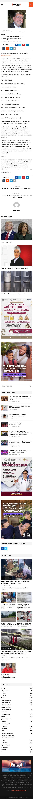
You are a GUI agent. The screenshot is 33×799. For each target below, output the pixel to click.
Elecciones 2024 (6, 705)
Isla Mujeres (5, 731)
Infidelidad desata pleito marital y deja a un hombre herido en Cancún (20, 451)
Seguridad (3, 745)
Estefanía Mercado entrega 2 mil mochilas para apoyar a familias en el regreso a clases (20, 442)
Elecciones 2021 (6, 700)
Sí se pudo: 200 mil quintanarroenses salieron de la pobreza (19, 423)
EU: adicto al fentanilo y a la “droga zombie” (13, 294)
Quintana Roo (4, 719)
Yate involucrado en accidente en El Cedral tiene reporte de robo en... (8, 625)
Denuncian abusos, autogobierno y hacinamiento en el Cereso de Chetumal (8, 676)
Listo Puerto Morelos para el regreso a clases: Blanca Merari (19, 406)
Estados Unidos (6, 709)
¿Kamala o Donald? (6, 242)
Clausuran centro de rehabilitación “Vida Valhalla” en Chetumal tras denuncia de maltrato (20, 398)
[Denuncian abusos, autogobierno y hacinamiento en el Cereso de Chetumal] (8, 668)
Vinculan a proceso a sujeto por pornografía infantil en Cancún (17, 415)
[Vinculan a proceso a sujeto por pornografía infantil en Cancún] (4, 416)
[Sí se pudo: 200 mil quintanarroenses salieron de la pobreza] (4, 424)
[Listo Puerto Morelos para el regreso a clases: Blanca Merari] (4, 408)
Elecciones (3, 698)
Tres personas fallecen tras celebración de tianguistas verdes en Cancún (16, 652)
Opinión (2, 34)
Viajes (4, 693)
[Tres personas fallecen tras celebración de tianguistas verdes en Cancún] (16, 639)
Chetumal (4, 726)
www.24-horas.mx (5, 55)
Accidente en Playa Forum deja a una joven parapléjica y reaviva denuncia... (24, 625)
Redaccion (5, 41)
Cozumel (4, 728)
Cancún (4, 724)
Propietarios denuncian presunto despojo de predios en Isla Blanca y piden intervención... (23, 606)
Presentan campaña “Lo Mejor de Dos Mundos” (16, 188)
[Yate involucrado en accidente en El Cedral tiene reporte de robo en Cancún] (8, 616)
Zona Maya (5, 742)
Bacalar (4, 721)
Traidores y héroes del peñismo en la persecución (15, 268)
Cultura (3, 688)
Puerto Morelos (6, 738)
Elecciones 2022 (6, 702)
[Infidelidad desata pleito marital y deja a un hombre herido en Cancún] (4, 452)
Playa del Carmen (7, 735)
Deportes (3, 695)
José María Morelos (7, 733)
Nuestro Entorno (5, 714)
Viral (2, 752)
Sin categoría (4, 747)
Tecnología (4, 749)
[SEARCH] (30, 386)
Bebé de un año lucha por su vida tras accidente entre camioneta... (15, 582)
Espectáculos (5, 691)
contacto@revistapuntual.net (18, 790)
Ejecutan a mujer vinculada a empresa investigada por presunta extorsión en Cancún (8, 606)
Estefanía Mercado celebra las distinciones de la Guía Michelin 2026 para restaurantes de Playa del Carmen (20, 433)
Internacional (4, 707)
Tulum (4, 740)
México (2, 712)
